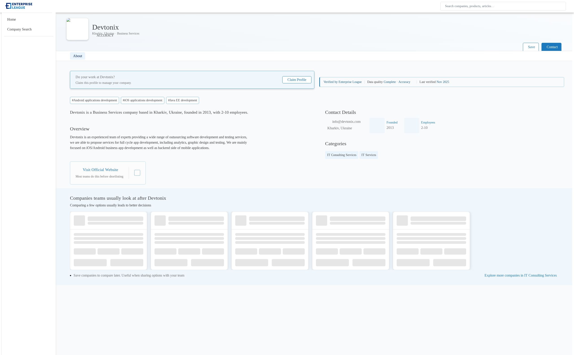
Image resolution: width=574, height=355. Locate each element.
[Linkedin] (137, 173)
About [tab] (77, 56)
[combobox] (504, 6)
